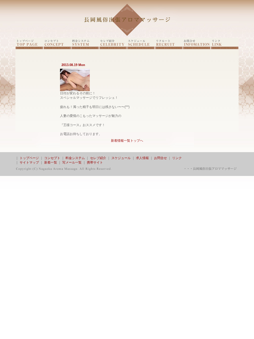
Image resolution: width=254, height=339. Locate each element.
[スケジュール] (141, 48)
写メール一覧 (72, 162)
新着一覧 (50, 162)
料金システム (75, 158)
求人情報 (142, 158)
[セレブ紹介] (113, 48)
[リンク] (224, 48)
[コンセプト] (57, 48)
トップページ (29, 158)
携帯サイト (95, 162)
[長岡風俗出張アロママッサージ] (127, 37)
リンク (177, 158)
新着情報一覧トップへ (127, 140)
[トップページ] (29, 48)
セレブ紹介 (98, 158)
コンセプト (52, 158)
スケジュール (121, 158)
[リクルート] (169, 48)
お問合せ (160, 158)
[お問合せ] (196, 48)
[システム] (85, 48)
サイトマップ (29, 162)
